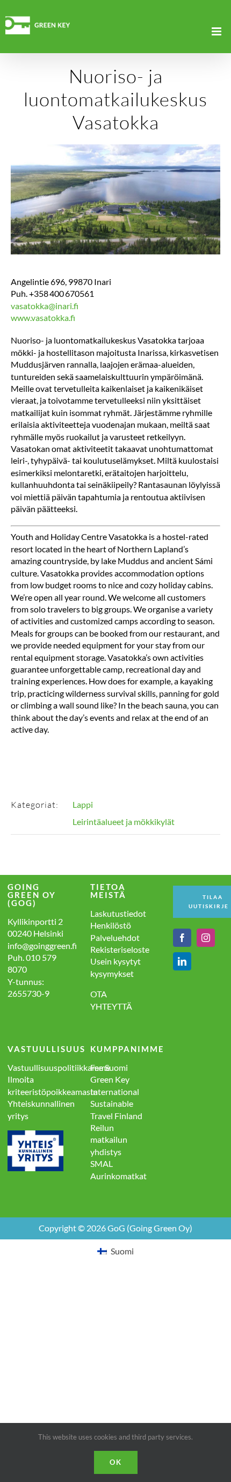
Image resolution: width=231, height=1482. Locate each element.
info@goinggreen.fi (42, 945)
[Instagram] (206, 938)
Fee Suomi (109, 1067)
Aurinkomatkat (118, 1176)
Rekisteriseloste (119, 949)
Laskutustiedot (118, 913)
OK (116, 1462)
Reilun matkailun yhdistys (108, 1139)
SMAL (101, 1163)
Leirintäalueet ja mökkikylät (124, 821)
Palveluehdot (115, 937)
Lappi (83, 804)
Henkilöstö (110, 925)
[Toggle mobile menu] (217, 31)
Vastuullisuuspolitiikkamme (59, 1067)
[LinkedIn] (182, 961)
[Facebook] (182, 938)
